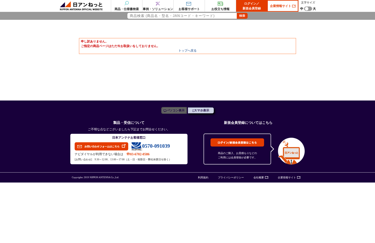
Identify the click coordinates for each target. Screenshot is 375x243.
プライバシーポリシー (231, 177)
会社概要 (258, 177)
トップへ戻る (187, 50)
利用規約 (203, 177)
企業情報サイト (281, 6)
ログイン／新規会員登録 (252, 6)
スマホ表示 (201, 110)
